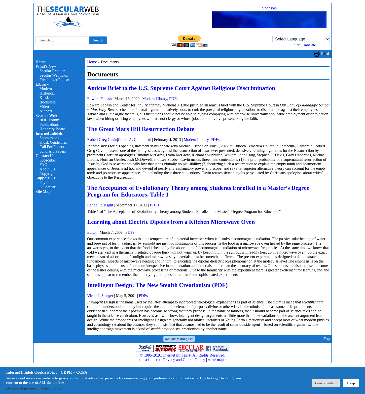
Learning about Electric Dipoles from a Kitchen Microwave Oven (171, 222)
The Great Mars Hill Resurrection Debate (140, 129)
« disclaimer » (149, 360)
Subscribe (47, 160)
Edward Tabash (99, 99)
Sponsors (269, 8)
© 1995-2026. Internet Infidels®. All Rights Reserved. (182, 355)
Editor (92, 232)
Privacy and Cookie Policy (184, 360)
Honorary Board (52, 129)
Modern (45, 89)
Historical (47, 93)
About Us (47, 169)
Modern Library (154, 99)
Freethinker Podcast (55, 80)
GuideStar (47, 187)
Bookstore (47, 102)
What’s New (46, 66)
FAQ (43, 165)
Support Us (45, 178)
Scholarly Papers (52, 151)
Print (325, 54)
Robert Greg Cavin (102, 139)
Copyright (47, 173)
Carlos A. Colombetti (134, 139)
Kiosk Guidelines (53, 142)
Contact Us (45, 156)
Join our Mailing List (179, 339)
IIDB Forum (49, 120)
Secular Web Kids (53, 75)
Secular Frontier (52, 71)
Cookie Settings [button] (326, 383)
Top (327, 339)
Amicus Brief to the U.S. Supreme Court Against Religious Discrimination (181, 88)
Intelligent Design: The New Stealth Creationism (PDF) (157, 285)
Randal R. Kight (100, 205)
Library (42, 84)
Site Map (43, 191)
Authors (45, 111)
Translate (309, 45)
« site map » (217, 360)
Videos (44, 106)
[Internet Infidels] (68, 26)
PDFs (173, 99)
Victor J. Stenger (100, 296)
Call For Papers (51, 147)
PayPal (44, 182)
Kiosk (44, 98)
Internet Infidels (49, 133)
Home (40, 62)
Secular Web (46, 115)
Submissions (49, 138)
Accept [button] (351, 383)
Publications (49, 124)
